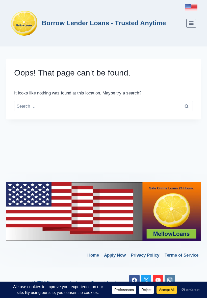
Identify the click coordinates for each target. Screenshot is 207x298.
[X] (146, 280)
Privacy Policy (145, 255)
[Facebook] (134, 280)
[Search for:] (103, 106)
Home (93, 255)
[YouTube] (158, 280)
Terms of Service (181, 255)
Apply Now (115, 255)
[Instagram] (170, 280)
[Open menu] (191, 23)
